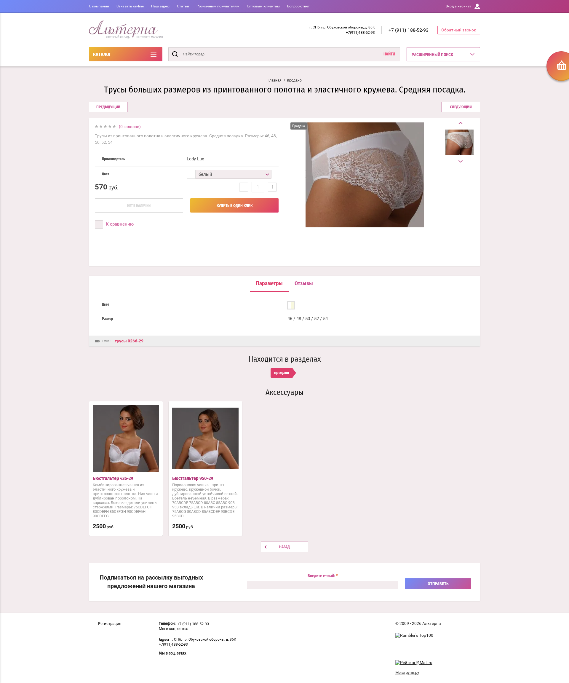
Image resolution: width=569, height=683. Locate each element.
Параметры (269, 283)
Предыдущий (108, 107)
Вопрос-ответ (298, 6)
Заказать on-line (130, 6)
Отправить (438, 584)
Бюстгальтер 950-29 (192, 478)
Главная (275, 80)
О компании (99, 6)
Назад (284, 547)
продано (294, 80)
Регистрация (109, 623)
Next (459, 161)
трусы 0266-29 (129, 341)
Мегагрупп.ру (407, 672)
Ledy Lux (195, 159)
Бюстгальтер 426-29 (113, 478)
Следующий (461, 107)
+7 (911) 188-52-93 (409, 30)
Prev (459, 123)
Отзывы (304, 283)
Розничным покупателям (217, 6)
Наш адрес (160, 6)
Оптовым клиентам (263, 6)
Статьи (183, 6)
